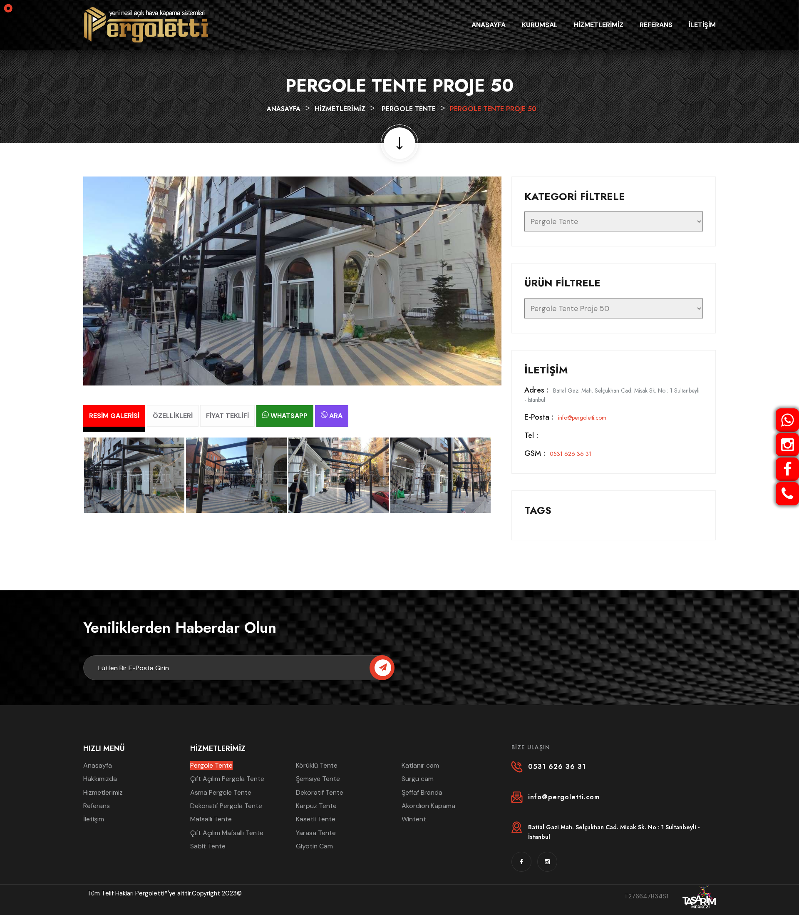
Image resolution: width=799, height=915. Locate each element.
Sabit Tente (208, 846)
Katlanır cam (420, 765)
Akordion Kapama (428, 805)
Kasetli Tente (315, 819)
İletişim (93, 819)
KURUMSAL (540, 24)
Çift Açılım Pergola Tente (227, 778)
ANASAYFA (488, 24)
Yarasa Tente (316, 832)
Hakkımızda (100, 778)
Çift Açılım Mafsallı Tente (226, 832)
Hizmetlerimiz (103, 792)
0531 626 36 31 (557, 454)
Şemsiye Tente (318, 778)
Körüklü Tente (316, 765)
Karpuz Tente (316, 805)
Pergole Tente (409, 109)
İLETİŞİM (702, 24)
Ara (335, 415)
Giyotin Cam (314, 846)
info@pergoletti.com (565, 417)
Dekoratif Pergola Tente (226, 805)
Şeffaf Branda (422, 792)
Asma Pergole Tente (220, 792)
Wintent (414, 819)
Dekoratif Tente (319, 792)
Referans (96, 805)
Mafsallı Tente (211, 819)
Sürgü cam (418, 778)
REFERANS (656, 24)
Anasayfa (283, 109)
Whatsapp (288, 415)
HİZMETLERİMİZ (598, 24)
